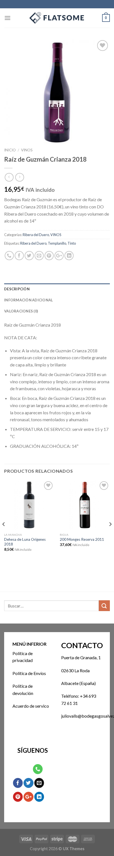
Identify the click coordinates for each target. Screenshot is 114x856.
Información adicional (28, 300)
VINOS (27, 150)
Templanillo (57, 243)
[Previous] (4, 535)
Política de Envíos (29, 673)
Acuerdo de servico (30, 705)
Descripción (17, 289)
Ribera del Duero (36, 234)
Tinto (72, 243)
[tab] (57, 288)
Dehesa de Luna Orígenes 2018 (25, 542)
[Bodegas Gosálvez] (57, 18)
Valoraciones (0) (21, 311)
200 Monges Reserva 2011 (82, 539)
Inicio (10, 150)
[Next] (110, 535)
